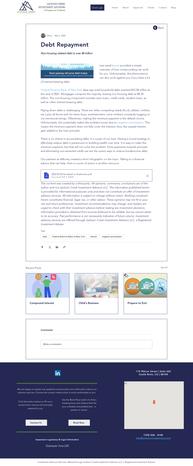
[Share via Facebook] (42, 247)
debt (45, 236)
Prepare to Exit (137, 303)
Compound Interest (42, 303)
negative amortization (112, 236)
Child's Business (89, 303)
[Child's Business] (96, 286)
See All (164, 267)
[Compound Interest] (47, 286)
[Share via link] (64, 247)
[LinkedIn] (58, 373)
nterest (93, 236)
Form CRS (64, 445)
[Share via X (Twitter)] (49, 247)
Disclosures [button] (51, 445)
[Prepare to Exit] (145, 286)
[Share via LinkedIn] (56, 247)
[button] (138, 7)
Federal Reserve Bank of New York (68, 236)
